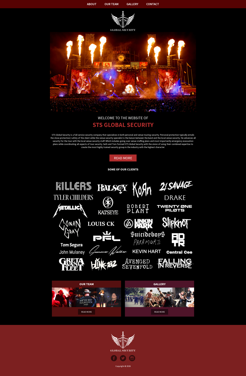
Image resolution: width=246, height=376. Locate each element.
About (91, 4)
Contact (152, 4)
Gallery (132, 4)
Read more (123, 158)
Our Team (112, 4)
